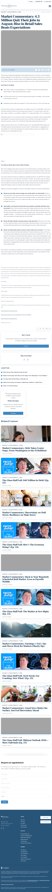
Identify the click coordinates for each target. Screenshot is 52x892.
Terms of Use (11, 884)
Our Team (23, 823)
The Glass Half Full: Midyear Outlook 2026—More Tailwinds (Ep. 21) (25, 741)
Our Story (23, 821)
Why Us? (23, 819)
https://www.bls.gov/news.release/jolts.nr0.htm (9, 310)
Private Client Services (26, 843)
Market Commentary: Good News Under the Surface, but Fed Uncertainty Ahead (24, 709)
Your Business (24, 851)
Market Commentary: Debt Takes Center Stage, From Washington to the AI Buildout (25, 375)
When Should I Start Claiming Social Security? (15, 372)
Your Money (23, 849)
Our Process (23, 825)
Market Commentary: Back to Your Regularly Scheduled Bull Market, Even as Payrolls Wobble (25, 579)
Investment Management (26, 835)
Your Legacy (23, 855)
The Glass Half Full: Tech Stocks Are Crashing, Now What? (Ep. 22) (20, 677)
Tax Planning (24, 841)
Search (31, 1)
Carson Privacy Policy (5, 884)
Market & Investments (26, 859)
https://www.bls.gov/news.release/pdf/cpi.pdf (9, 318)
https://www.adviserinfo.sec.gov (33, 880)
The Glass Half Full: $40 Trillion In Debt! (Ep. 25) (15, 379)
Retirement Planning (25, 837)
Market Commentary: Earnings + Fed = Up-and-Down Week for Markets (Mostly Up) (24, 645)
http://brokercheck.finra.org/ (45, 880)
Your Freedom (24, 857)
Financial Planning (25, 833)
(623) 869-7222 (39, 1)
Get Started (13, 413)
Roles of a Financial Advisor (10, 385)
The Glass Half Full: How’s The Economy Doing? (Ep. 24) (23, 546)
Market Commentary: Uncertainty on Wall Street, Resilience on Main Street (22, 382)
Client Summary (45, 821)
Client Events (24, 827)
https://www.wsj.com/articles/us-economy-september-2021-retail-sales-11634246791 (16, 314)
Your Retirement (24, 853)
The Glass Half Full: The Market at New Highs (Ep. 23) (25, 612)
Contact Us (26, 346)
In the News (23, 860)
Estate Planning (24, 839)
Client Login (48, 1)
